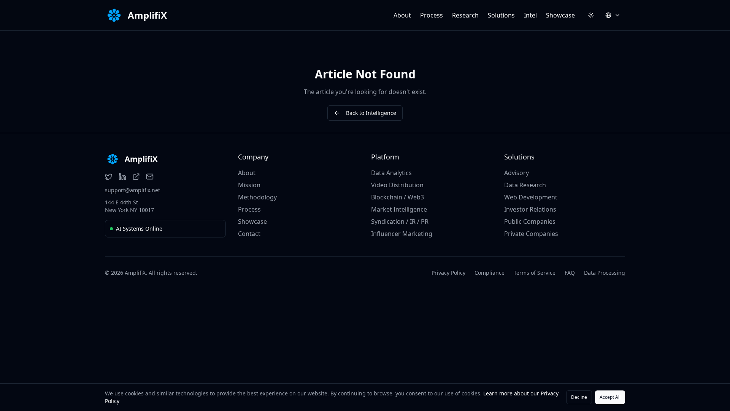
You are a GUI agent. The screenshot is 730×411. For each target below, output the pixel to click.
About (402, 15)
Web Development (530, 197)
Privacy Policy (448, 272)
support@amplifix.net (132, 190)
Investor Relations (530, 209)
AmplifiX (147, 15)
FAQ (570, 272)
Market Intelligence (399, 209)
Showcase (560, 15)
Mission (249, 185)
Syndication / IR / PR (399, 221)
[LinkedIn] (122, 176)
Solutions (501, 15)
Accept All (610, 397)
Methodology (257, 197)
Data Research (525, 185)
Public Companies (529, 221)
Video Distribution (397, 185)
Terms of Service (534, 272)
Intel (530, 15)
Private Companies (531, 233)
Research (465, 15)
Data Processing (604, 272)
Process (431, 15)
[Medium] (136, 176)
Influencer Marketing (401, 233)
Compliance (489, 272)
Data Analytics (391, 173)
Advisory (516, 173)
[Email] (150, 176)
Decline (579, 397)
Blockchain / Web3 (397, 197)
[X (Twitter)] (109, 176)
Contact (249, 233)
